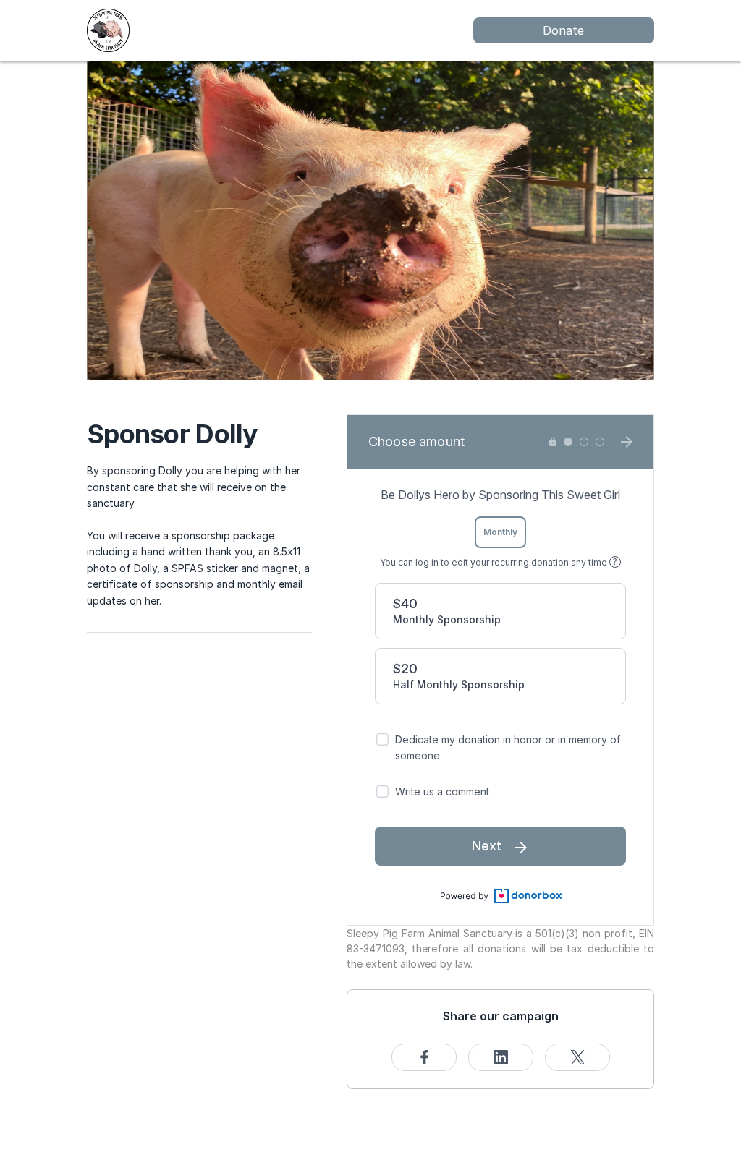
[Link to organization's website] (108, 29)
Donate (563, 30)
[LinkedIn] (500, 1057)
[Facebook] (424, 1057)
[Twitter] (577, 1057)
